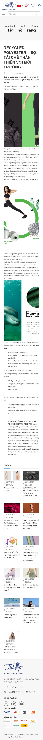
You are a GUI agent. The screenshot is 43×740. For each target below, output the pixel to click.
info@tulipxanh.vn (15, 687)
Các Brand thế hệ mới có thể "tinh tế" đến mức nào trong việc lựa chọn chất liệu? (31, 619)
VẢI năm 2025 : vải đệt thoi (11, 489)
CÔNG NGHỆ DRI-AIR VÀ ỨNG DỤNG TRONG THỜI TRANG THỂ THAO (30, 492)
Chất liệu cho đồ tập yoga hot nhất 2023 (30, 586)
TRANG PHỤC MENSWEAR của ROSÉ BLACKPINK (11, 649)
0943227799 (30, 692)
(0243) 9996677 (18, 692)
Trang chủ (8, 26)
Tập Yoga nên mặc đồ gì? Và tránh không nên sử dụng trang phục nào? (31, 524)
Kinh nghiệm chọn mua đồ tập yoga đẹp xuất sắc (12, 587)
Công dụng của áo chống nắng (11, 616)
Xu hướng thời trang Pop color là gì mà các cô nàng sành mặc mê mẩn (30, 556)
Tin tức (20, 26)
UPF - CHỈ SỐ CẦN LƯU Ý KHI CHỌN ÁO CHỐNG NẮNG (12, 555)
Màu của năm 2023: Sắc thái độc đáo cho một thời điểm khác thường (11, 524)
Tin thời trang (32, 26)
